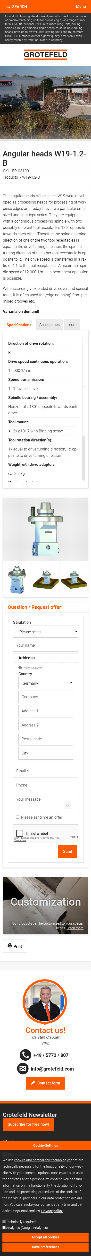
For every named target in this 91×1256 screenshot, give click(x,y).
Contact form (48, 1083)
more (72, 324)
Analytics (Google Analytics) (27, 1228)
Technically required (21, 1222)
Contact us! (45, 1030)
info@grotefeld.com (52, 1069)
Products (10, 177)
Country (25, 674)
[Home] (45, 55)
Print (17, 946)
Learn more (74, 928)
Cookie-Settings (45, 1145)
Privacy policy (52, 1211)
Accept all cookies (45, 1237)
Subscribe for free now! (28, 1124)
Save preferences (45, 1247)
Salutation (22, 622)
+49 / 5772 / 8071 (52, 1055)
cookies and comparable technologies (42, 1160)
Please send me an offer (41, 817)
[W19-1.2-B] (46, 554)
